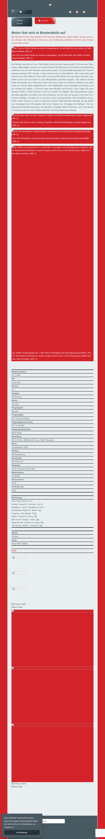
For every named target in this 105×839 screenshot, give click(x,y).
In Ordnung (22, 832)
